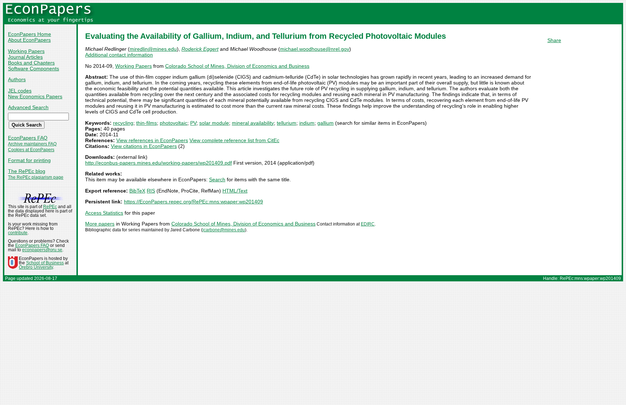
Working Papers (26, 51)
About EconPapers (29, 40)
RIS (151, 191)
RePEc (50, 206)
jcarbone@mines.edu (224, 230)
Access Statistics (104, 213)
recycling (123, 123)
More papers (99, 224)
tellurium (286, 123)
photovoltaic (173, 123)
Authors (17, 79)
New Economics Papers (35, 96)
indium (306, 123)
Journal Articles (25, 57)
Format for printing (29, 160)
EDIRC (368, 224)
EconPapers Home (29, 34)
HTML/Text (234, 191)
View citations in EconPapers (144, 146)
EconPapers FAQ (27, 138)
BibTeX (137, 191)
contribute (18, 233)
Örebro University (36, 267)
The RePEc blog (26, 171)
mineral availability (253, 123)
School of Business (45, 263)
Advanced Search (28, 107)
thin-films (146, 123)
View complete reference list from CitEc (234, 140)
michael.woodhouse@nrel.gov (314, 49)
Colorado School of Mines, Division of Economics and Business (237, 66)
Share (554, 40)
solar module (214, 123)
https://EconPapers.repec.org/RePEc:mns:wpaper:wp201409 (193, 201)
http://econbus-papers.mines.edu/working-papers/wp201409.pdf (158, 163)
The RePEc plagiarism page (35, 177)
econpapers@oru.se (42, 250)
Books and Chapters (31, 63)
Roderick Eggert (199, 49)
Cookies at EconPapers (31, 150)
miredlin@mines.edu (153, 49)
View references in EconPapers (152, 140)
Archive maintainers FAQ (32, 144)
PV (193, 123)
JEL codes (20, 91)
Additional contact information (119, 55)
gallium (325, 123)
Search (217, 179)
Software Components (33, 68)
